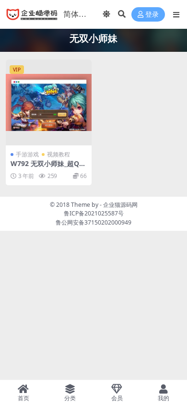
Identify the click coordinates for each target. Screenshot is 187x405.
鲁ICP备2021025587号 (94, 213)
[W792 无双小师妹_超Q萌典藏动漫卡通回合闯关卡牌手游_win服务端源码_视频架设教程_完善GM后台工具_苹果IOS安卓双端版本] (49, 102)
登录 (152, 14)
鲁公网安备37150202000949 (93, 222)
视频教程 (58, 154)
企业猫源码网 (120, 205)
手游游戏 (27, 154)
